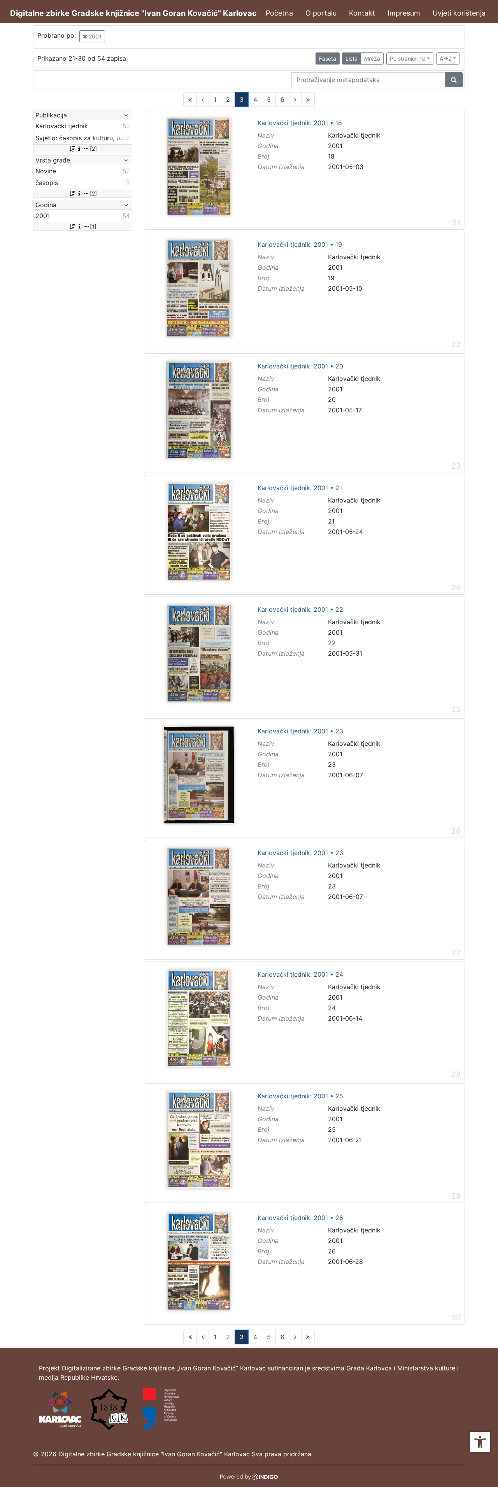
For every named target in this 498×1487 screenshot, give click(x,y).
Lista (351, 58)
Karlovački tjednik (354, 135)
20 (332, 399)
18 (331, 156)
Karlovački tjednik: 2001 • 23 (300, 731)
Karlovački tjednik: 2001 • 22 (300, 609)
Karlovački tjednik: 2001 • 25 (300, 1096)
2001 (94, 36)
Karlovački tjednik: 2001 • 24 (300, 974)
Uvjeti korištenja (459, 13)
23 (332, 764)
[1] (93, 226)
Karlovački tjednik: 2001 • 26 (300, 1218)
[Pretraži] (454, 79)
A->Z (446, 58)
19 (331, 278)
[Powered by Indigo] (249, 1476)
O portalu (321, 13)
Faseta (327, 58)
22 (332, 643)
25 (332, 1129)
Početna (279, 13)
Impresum (404, 13)
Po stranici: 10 (408, 58)
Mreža (372, 58)
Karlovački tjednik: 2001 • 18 (300, 123)
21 (331, 521)
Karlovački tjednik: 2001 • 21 (300, 488)
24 (332, 1008)
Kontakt (362, 13)
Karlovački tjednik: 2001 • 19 (300, 244)
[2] (93, 148)
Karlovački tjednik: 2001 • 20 (300, 366)
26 (332, 1251)
